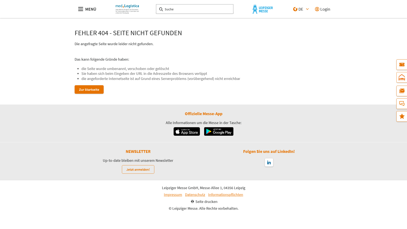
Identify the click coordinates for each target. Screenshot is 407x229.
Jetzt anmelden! (138, 169)
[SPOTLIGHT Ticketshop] (401, 64)
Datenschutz (195, 194)
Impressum (173, 194)
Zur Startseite (89, 89)
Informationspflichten (225, 194)
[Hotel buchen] (401, 77)
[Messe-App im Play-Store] (218, 131)
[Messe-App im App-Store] (187, 131)
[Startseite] (127, 9)
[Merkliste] (401, 116)
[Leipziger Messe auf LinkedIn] (269, 162)
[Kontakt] (401, 103)
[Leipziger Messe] (263, 9)
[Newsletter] (401, 91)
